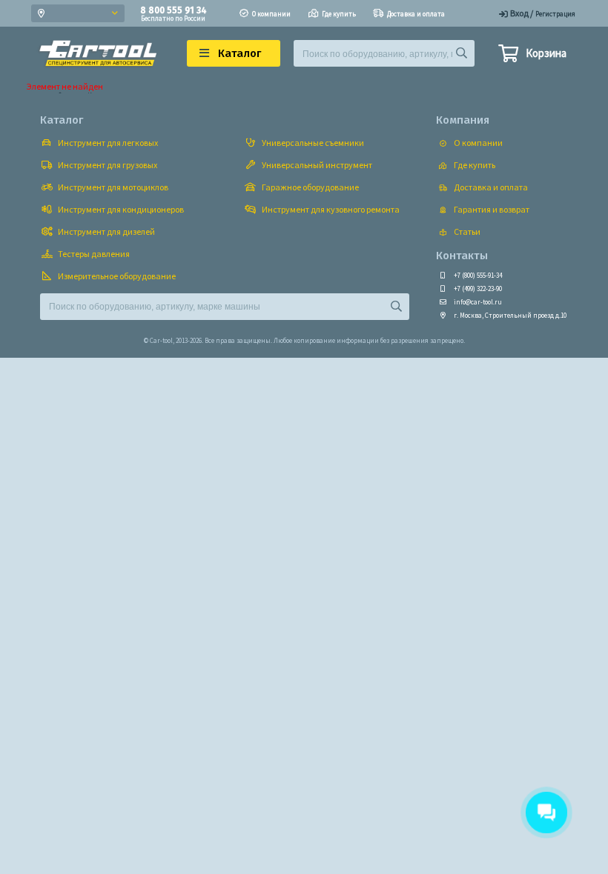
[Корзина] (508, 55)
